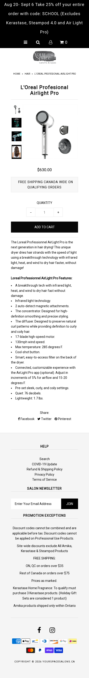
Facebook (27, 419)
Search (44, 459)
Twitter (46, 419)
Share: (44, 413)
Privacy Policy (44, 474)
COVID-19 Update (44, 464)
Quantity (44, 203)
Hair (27, 74)
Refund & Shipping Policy (45, 469)
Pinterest (64, 419)
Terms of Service (44, 479)
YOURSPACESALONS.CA (58, 661)
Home (16, 74)
